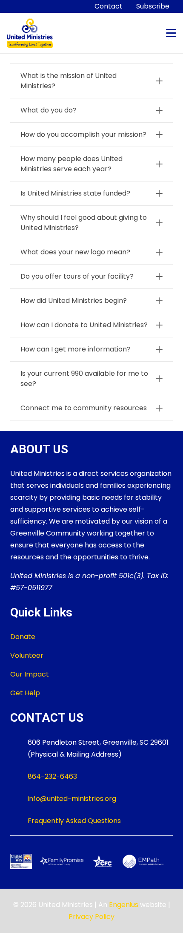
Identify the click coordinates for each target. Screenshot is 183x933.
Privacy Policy (91, 916)
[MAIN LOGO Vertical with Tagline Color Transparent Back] (30, 33)
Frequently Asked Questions (74, 821)
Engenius (123, 905)
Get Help (25, 693)
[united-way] (21, 861)
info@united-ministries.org (72, 798)
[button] (171, 33)
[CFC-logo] (102, 861)
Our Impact (29, 674)
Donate (22, 637)
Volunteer (26, 655)
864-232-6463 (52, 776)
